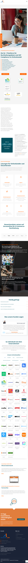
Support (20, 182)
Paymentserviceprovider (19, 357)
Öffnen (2, 473)
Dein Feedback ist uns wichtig (20, 538)
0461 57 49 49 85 (4, 543)
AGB (17, 535)
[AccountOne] (2, 1)
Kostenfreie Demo (19, 537)
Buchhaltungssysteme (15, 360)
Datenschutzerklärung (19, 534)
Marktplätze (9, 357)
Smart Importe (22, 360)
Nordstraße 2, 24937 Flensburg (6, 541)
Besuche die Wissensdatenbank (6, 553)
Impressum (18, 532)
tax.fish (20, 153)
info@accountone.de (5, 540)
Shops (13, 357)
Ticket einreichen (4, 554)
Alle (4, 357)
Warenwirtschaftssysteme (6, 360)
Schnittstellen (7, 182)
